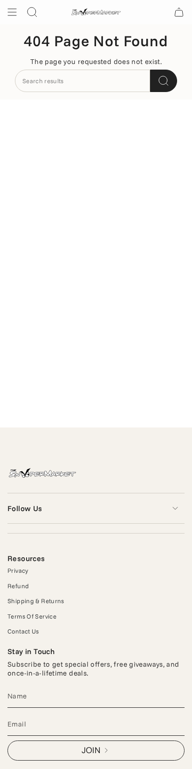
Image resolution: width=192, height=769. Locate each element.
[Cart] (179, 12)
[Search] (163, 81)
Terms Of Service (31, 616)
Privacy (17, 570)
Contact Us (23, 631)
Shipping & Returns (35, 601)
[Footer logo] (42, 473)
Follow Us (24, 508)
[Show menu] (12, 12)
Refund (18, 586)
